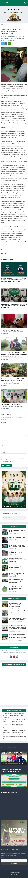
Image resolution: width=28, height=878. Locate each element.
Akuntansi (5, 713)
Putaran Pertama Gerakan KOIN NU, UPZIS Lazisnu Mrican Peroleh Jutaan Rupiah (17, 560)
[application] (14, 758)
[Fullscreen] (25, 763)
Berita (6, 24)
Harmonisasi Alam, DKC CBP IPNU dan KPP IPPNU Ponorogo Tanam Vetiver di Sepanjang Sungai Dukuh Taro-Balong (14, 354)
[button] (5, 3)
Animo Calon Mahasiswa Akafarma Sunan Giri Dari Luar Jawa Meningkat (17, 588)
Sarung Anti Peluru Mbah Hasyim (17, 537)
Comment (4, 422)
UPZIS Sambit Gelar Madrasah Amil (11, 404)
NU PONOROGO (14, 9)
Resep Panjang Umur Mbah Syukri (10, 330)
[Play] (3, 763)
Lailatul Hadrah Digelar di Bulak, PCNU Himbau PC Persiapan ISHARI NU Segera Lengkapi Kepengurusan (14, 305)
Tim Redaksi (12, 36)
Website (3, 452)
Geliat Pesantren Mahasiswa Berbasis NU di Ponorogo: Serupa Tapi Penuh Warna (17, 581)
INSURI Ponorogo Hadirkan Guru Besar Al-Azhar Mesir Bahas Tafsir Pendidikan (13, 715)
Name (3, 439)
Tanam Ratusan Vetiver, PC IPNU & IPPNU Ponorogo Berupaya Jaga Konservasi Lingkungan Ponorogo (12, 380)
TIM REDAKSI (14, 874)
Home (2, 24)
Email (3, 445)
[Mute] (22, 763)
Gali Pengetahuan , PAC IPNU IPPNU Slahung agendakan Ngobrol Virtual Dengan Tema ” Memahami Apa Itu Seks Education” (13, 279)
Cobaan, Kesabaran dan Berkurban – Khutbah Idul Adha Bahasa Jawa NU (14, 726)
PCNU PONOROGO (16, 872)
